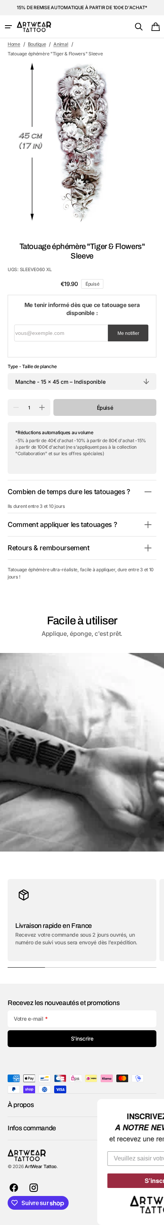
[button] (8, 26)
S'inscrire (108, 1180)
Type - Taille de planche (32, 366)
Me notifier (128, 333)
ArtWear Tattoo (40, 1166)
